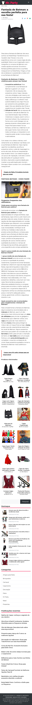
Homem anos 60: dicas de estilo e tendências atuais (18, 511)
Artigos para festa (9, 575)
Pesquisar (25, 501)
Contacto (19, 695)
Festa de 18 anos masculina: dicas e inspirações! (19, 532)
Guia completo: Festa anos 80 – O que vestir (20, 546)
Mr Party (6, 597)
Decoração (6, 589)
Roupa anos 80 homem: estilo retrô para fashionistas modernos (19, 518)
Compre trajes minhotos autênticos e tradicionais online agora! (19, 561)
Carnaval (6, 582)
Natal (4, 600)
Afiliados (23, 697)
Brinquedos (7, 578)
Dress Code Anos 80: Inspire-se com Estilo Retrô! (19, 525)
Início (2, 6)
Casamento (7, 586)
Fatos (6, 6)
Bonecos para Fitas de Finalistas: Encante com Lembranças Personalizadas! (19, 540)
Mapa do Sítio (16, 697)
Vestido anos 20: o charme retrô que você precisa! (19, 554)
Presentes (6, 604)
